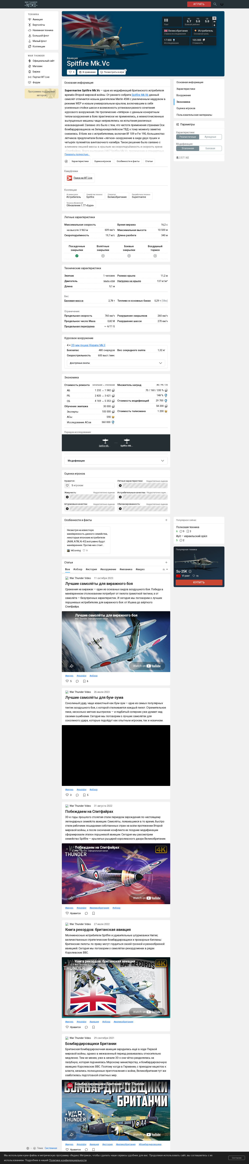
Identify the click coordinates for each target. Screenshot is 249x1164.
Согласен (237, 1158)
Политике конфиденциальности (68, 1160)
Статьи (149, 161)
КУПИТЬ (199, 582)
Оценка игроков (102, 161)
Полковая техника (187, 527)
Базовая (210, 148)
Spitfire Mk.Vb (140, 94)
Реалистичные (188, 136)
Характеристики (80, 161)
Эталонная (188, 148)
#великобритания (99, 907)
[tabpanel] (198, 20)
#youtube (81, 675)
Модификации (76, 460)
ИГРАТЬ (199, 4)
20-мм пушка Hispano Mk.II (88, 345)
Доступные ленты (80, 363)
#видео (69, 675)
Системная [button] (51, 1148)
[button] (27, 1148)
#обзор (94, 675)
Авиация (94, 1021)
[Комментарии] (77, 681)
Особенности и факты (128, 161)
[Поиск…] (215, 4)
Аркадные (210, 136)
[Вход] (222, 4)
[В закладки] (93, 913)
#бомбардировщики (150, 1144)
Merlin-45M (109, 281)
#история (107, 1144)
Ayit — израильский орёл (191, 536)
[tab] (214, 18)
